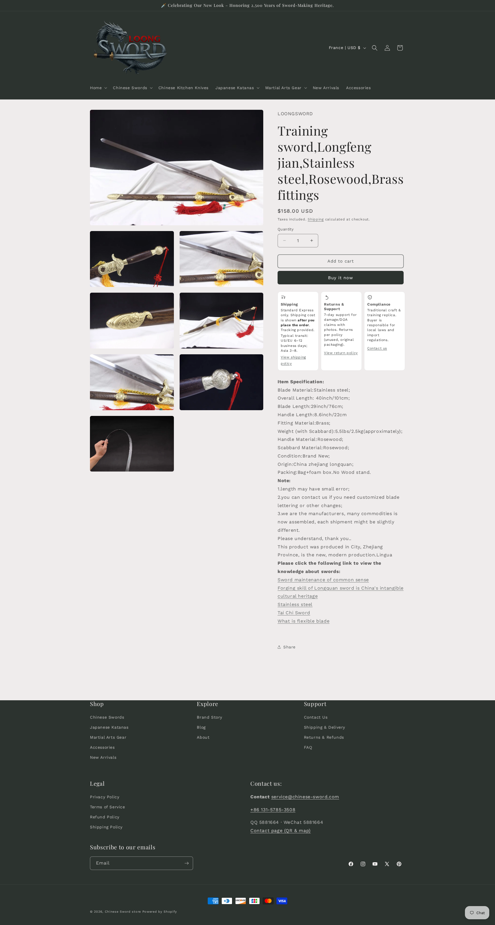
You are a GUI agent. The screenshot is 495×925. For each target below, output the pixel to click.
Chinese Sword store (123, 912)
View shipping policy (293, 360)
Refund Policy (104, 817)
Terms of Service (107, 807)
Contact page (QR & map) (280, 830)
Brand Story (209, 717)
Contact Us (316, 717)
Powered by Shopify (159, 912)
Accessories (102, 747)
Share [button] (289, 647)
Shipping (316, 219)
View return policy (341, 353)
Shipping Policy (106, 827)
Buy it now (340, 277)
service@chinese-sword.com (305, 796)
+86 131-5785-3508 (272, 809)
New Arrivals (103, 757)
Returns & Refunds (324, 737)
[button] (98, 88)
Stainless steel (295, 604)
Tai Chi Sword (294, 612)
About (203, 737)
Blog (201, 727)
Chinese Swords (107, 717)
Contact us (377, 348)
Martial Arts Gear (108, 737)
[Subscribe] (186, 863)
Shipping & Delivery (324, 727)
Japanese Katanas (109, 727)
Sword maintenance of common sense (323, 579)
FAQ (308, 747)
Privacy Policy (104, 797)
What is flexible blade (303, 621)
